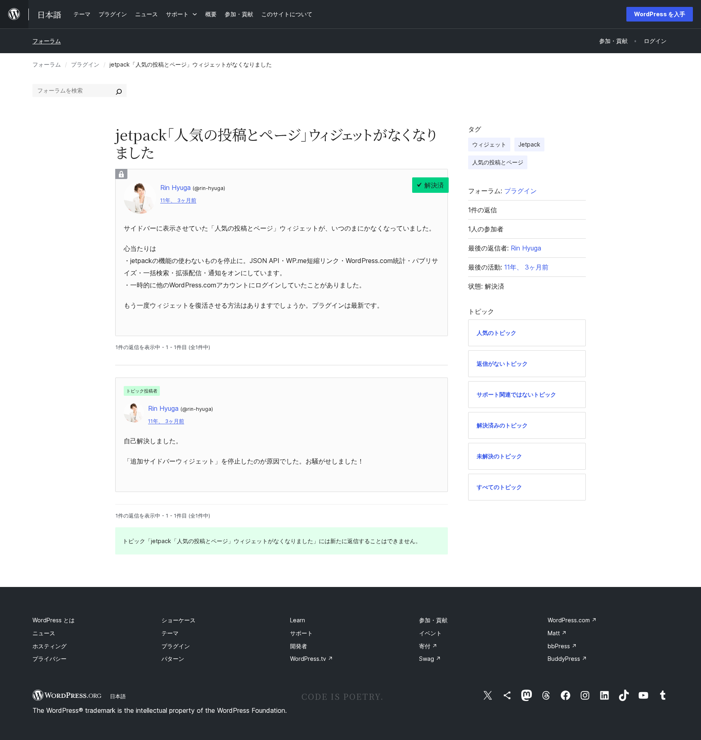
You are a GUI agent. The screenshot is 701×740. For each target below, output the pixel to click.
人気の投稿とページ (497, 162)
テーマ (169, 633)
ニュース (43, 633)
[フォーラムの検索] (119, 90)
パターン (172, 658)
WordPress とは (53, 620)
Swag (430, 658)
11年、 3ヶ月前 (178, 200)
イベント (430, 633)
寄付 (428, 646)
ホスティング (49, 646)
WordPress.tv (311, 658)
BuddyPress (567, 658)
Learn (297, 620)
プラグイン (85, 64)
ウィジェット (489, 144)
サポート (301, 633)
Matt (557, 633)
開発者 (298, 646)
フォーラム (46, 40)
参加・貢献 (433, 620)
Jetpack (529, 144)
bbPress (562, 646)
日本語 (118, 696)
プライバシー (49, 658)
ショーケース (178, 620)
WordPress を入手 (659, 14)
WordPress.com (572, 620)
